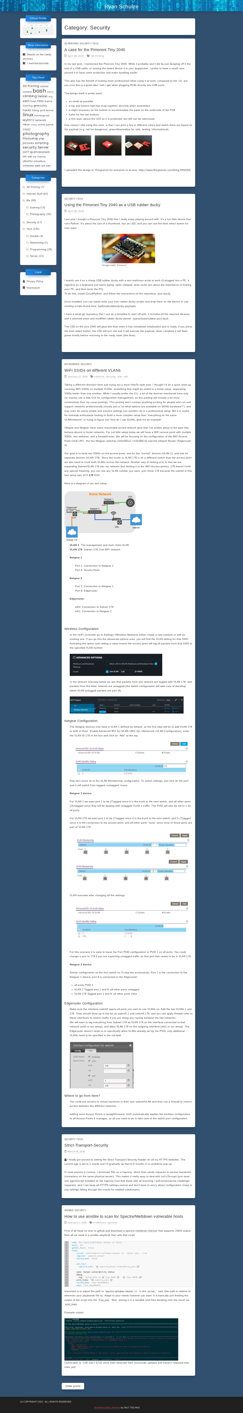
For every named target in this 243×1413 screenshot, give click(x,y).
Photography (38, 214)
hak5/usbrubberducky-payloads (117, 306)
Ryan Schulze (121, 6)
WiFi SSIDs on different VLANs (92, 370)
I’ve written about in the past (166, 427)
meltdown (99, 1222)
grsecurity (40, 105)
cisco (50, 91)
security (30, 147)
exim (26, 101)
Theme (41, 156)
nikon (26, 124)
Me (28, 200)
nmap (34, 124)
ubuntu (28, 161)
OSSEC (27, 129)
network (40, 120)
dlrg (50, 96)
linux (28, 114)
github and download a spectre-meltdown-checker (127, 1230)
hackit (27, 110)
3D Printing (31, 86)
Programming (38, 249)
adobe (44, 86)
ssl (34, 156)
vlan (119, 376)
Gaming (28, 105)
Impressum (32, 287)
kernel (50, 110)
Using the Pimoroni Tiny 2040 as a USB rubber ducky (112, 205)
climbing (30, 96)
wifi (43, 165)
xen (48, 165)
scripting (42, 143)
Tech (29, 228)
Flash (33, 101)
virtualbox (39, 161)
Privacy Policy (34, 281)
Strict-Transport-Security (86, 1145)
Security (31, 222)
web (38, 165)
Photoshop (30, 138)
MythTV (28, 120)
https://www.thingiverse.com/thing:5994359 (165, 170)
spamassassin (40, 152)
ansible (27, 91)
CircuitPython (94, 293)
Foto (40, 101)
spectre (112, 1222)
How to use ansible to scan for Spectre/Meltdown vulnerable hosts (123, 1216)
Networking (37, 242)
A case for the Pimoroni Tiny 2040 (94, 49)
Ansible (34, 236)
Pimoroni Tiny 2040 (101, 219)
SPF (25, 156)
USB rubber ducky (107, 280)
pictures (28, 143)
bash (39, 90)
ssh (30, 156)
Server (43, 147)
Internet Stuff (34, 193)
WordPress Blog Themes (107, 1407)
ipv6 (42, 110)
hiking (35, 110)
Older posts (73, 1386)
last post (77, 63)
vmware (28, 165)
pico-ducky (164, 293)
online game (46, 124)
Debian (43, 96)
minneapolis (42, 115)
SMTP (26, 152)
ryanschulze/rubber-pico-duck (151, 318)
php (41, 138)
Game (48, 101)
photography (36, 133)
